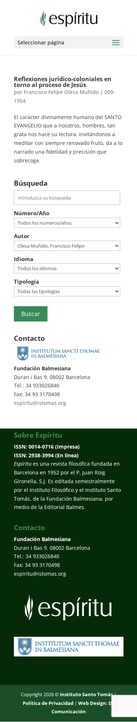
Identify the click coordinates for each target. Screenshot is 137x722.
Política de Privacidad (48, 703)
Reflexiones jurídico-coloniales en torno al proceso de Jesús (62, 82)
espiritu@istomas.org (40, 402)
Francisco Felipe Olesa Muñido (61, 91)
